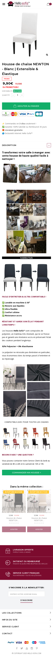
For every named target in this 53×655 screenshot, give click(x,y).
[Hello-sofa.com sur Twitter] (21, 648)
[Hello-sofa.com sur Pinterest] (36, 648)
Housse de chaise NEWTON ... (14, 519)
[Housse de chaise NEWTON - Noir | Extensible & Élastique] (14, 501)
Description (9, 145)
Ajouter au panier (27, 106)
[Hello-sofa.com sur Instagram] (31, 648)
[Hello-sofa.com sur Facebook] (16, 648)
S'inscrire (26, 600)
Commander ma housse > (26, 472)
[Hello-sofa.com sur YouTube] (26, 648)
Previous (4, 509)
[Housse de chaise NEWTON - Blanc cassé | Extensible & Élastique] (39, 501)
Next (49, 509)
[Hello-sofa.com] (19, 4)
